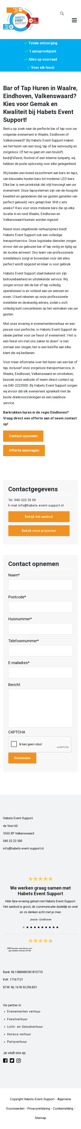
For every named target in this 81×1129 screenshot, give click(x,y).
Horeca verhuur (19, 1034)
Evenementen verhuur (24, 1011)
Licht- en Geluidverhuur (25, 1027)
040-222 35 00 (25, 500)
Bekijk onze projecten (39, 530)
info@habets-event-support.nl (41, 505)
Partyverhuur (17, 1042)
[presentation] (39, 744)
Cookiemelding (63, 1108)
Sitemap (40, 1118)
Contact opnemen (23, 436)
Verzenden (22, 758)
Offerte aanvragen (24, 450)
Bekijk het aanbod (39, 516)
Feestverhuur (17, 1019)
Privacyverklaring (38, 1108)
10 (57, 927)
